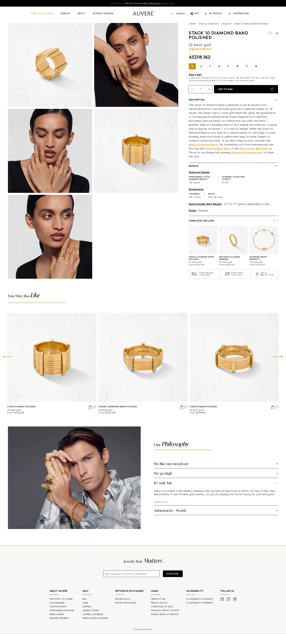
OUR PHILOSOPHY (58, 607)
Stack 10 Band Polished (21, 407)
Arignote (226, 24)
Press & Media (95, 618)
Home (192, 24)
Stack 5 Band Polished (203, 407)
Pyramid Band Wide (217, 148)
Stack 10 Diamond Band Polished (251, 24)
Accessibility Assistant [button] (199, 599)
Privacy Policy (159, 603)
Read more (161, 511)
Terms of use (158, 599)
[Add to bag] (91, 407)
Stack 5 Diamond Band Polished (117, 407)
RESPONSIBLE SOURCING (62, 610)
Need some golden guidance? (143, 3)
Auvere (92, 614)
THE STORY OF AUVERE (61, 599)
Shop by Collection (208, 24)
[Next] (278, 357)
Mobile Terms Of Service (164, 614)
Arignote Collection (200, 49)
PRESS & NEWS (57, 614)
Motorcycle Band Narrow (256, 148)
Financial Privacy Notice (165, 610)
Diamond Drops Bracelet (247, 152)
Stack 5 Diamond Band (203, 144)
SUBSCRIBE (173, 573)
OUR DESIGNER (57, 603)
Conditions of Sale (162, 607)
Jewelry (90, 610)
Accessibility (199, 603)
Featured (59, 618)
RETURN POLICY (123, 599)
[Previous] (8, 357)
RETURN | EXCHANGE (125, 603)
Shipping (86, 607)
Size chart (195, 74)
